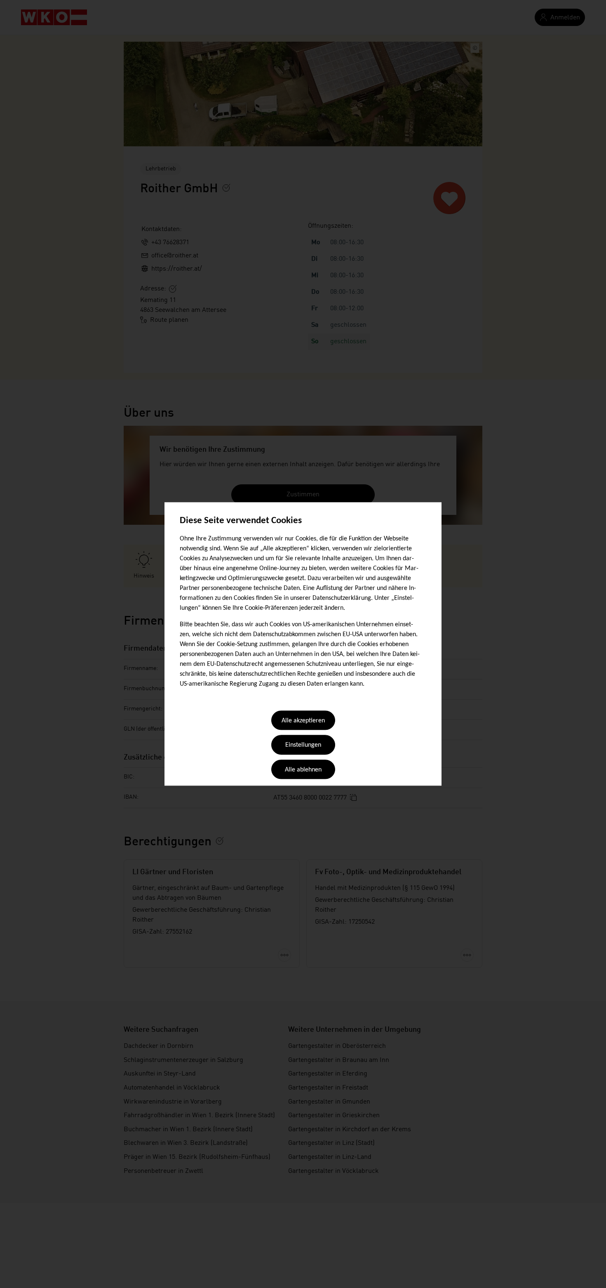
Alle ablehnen (303, 770)
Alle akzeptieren (303, 720)
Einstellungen (303, 745)
